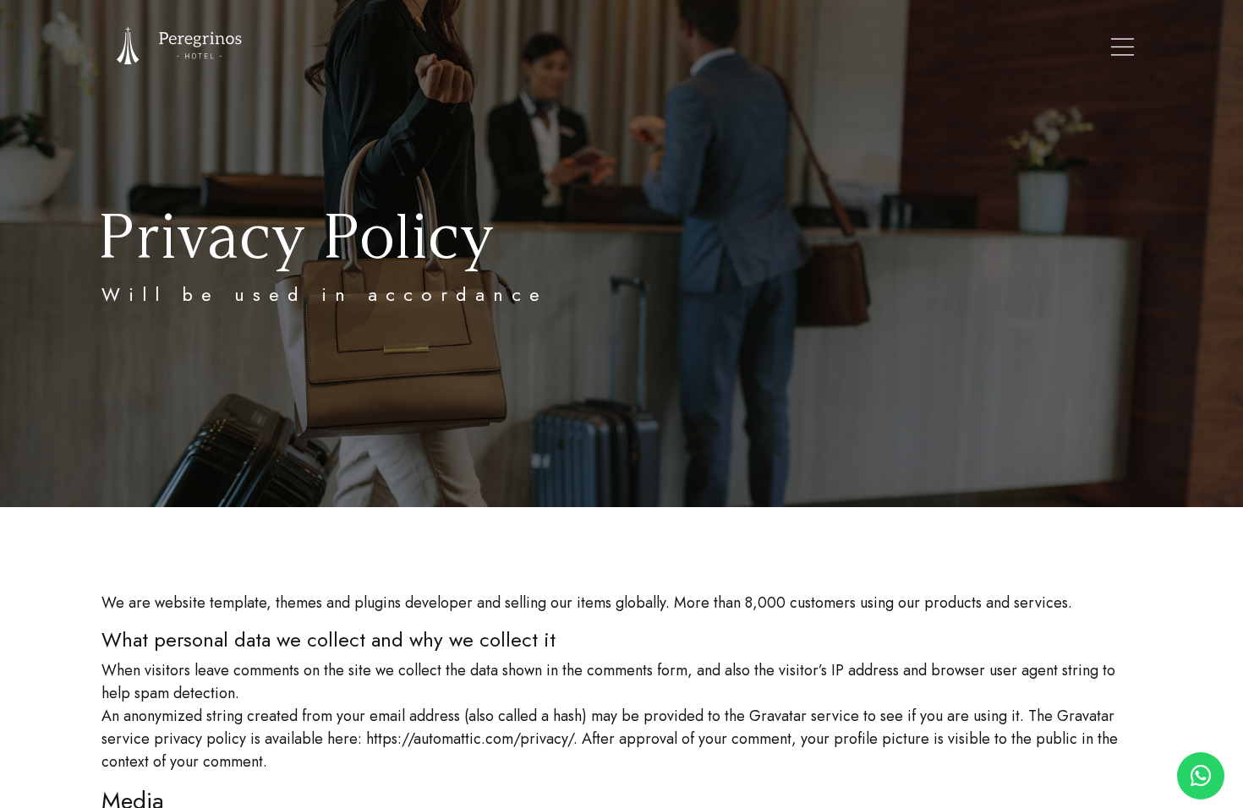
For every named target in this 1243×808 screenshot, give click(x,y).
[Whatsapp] (1200, 776)
